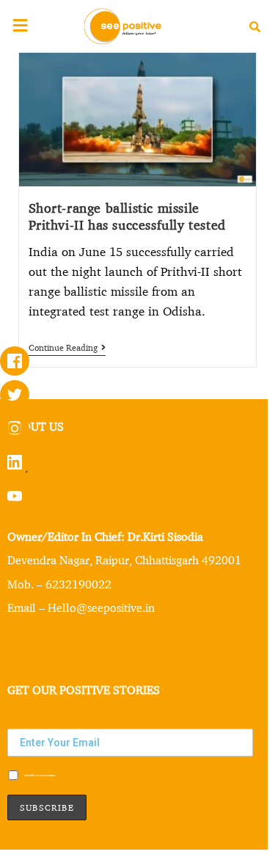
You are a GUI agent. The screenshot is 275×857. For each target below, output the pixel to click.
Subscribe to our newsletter (39, 775)
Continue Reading (67, 348)
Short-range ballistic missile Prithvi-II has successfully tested (127, 216)
